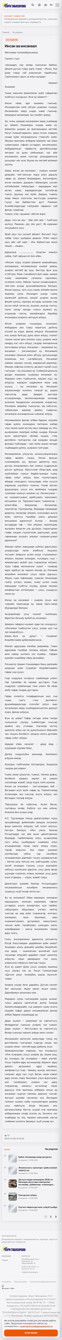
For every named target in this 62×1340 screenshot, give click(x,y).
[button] (57, 5)
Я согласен (31, 1333)
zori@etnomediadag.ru (30, 1272)
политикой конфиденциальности (36, 1326)
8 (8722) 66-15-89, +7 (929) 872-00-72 (30, 1268)
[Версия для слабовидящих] (45, 5)
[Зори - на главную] (14, 5)
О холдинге (6, 1282)
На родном (17, 32)
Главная (5, 32)
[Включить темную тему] (39, 5)
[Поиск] (33, 5)
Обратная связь (20, 1282)
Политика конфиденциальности (43, 1282)
